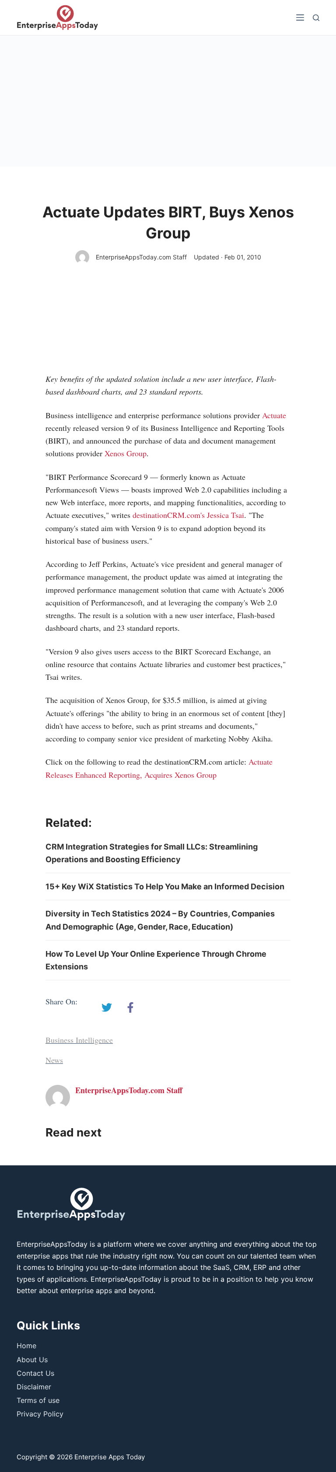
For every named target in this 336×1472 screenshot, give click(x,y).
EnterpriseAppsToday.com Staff (141, 257)
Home (26, 1345)
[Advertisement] (168, 101)
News (54, 1060)
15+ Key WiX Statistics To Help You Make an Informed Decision (165, 886)
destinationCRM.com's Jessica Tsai (188, 515)
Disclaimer (34, 1386)
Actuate (274, 415)
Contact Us (35, 1373)
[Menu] (300, 17)
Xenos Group (126, 453)
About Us (32, 1359)
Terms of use (38, 1400)
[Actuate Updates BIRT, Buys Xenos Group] (107, 1007)
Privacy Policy (40, 1413)
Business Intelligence (79, 1040)
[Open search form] (316, 17)
